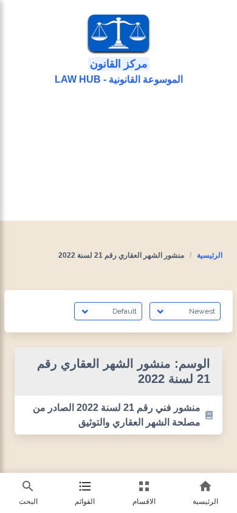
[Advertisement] (118, 154)
